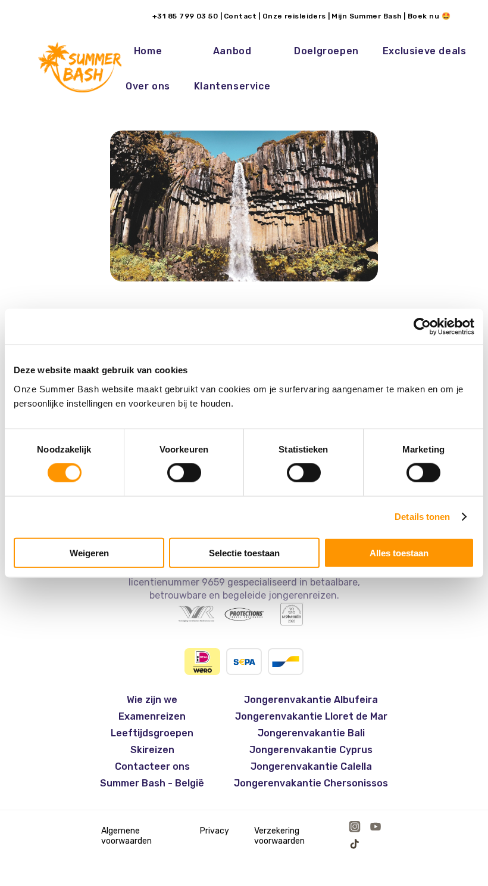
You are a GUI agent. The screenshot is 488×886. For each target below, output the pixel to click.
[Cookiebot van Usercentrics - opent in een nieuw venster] (422, 327)
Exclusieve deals (425, 51)
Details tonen (422, 517)
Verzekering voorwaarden (279, 836)
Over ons (148, 86)
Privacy (214, 831)
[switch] (184, 472)
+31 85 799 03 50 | (187, 16)
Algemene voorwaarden (126, 836)
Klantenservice (232, 86)
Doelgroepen (326, 51)
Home (148, 51)
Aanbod (232, 51)
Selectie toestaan (244, 552)
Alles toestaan (399, 552)
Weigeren (89, 552)
